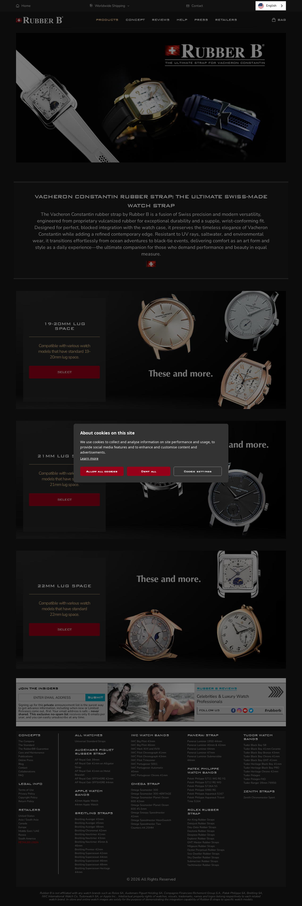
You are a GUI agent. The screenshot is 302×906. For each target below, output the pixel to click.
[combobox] (271, 5)
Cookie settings (198, 471)
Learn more (89, 458)
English (271, 6)
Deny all (148, 471)
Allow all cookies (101, 471)
